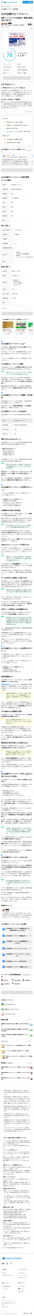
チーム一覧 (4, 1289)
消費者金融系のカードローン (9, 684)
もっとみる (28, 150)
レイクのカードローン (20, 329)
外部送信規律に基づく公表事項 (8, 1303)
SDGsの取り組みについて (8, 1275)
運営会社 (4, 1273)
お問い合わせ (5, 1307)
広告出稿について (22, 1277)
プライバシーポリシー (7, 1300)
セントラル (31, 329)
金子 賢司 (6, 984)
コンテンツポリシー (12, 1247)
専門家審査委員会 (6, 1286)
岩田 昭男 (27, 980)
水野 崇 (7, 911)
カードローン (8, 6)
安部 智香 (17, 984)
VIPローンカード (7, 329)
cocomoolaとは (22, 1273)
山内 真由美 (17, 980)
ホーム (2, 6)
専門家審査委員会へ (26, 975)
